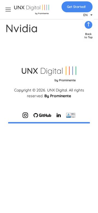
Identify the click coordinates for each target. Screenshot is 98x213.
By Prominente (57, 95)
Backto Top (88, 35)
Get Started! (76, 7)
